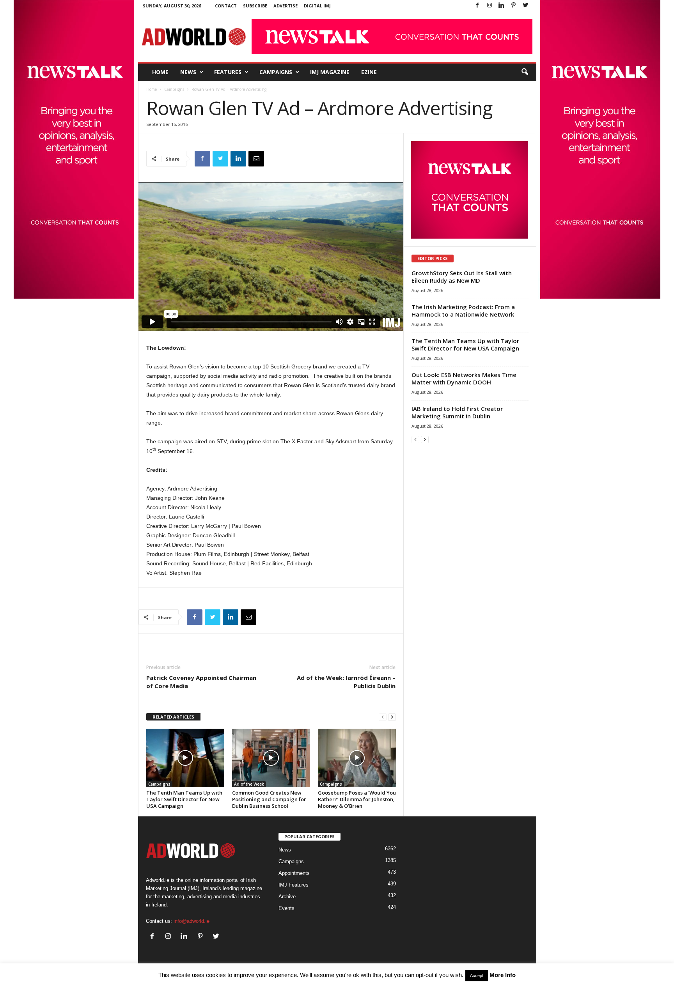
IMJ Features (293, 885)
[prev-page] (383, 717)
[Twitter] (525, 5)
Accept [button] (476, 975)
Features (227, 72)
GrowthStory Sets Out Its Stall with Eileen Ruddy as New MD (461, 276)
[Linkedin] (501, 5)
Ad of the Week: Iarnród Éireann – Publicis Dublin (346, 682)
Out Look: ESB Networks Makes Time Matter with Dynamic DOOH (463, 378)
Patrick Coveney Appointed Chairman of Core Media (201, 682)
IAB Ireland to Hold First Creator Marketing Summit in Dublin (457, 412)
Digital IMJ (317, 6)
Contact (226, 6)
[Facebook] (477, 5)
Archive (287, 896)
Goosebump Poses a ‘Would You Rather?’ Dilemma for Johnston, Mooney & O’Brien (357, 799)
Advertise (285, 6)
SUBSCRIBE (255, 6)
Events (286, 908)
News (188, 72)
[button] (524, 72)
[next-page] (392, 717)
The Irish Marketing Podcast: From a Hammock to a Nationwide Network (463, 310)
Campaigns (275, 72)
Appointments (294, 873)
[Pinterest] (513, 5)
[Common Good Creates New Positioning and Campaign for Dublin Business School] (271, 758)
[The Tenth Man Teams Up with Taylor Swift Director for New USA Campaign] (185, 758)
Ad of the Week (249, 784)
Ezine (369, 72)
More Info (503, 975)
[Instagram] (489, 5)
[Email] (256, 158)
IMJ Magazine (329, 72)
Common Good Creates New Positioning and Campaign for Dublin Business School (269, 799)
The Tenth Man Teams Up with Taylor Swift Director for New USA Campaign (184, 799)
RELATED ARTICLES (173, 717)
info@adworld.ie (191, 921)
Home (160, 72)
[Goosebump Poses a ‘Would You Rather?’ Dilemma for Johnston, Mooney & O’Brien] (357, 758)
